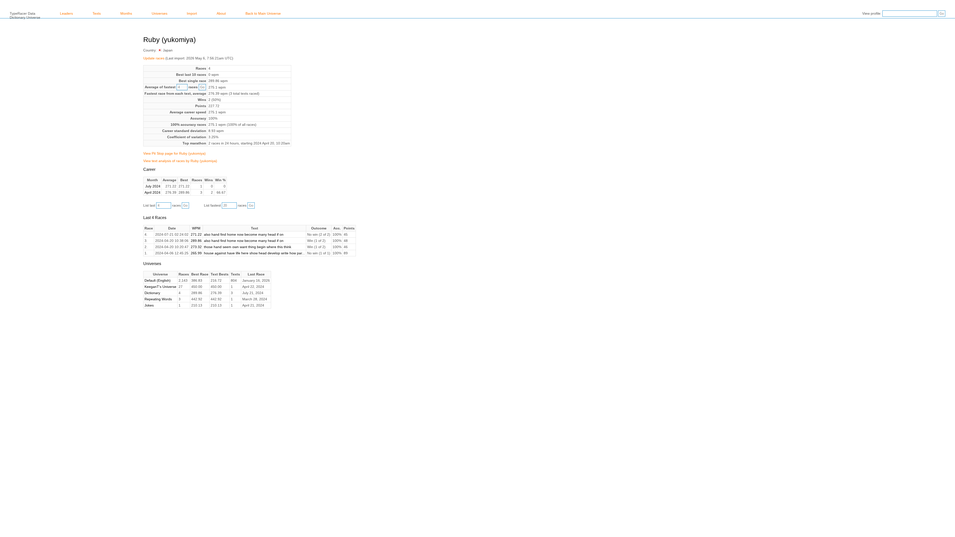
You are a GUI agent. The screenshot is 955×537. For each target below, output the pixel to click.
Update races (153, 58)
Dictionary (152, 293)
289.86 (196, 241)
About (221, 13)
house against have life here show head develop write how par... (254, 253)
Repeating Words (158, 299)
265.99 (196, 253)
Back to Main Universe (263, 13)
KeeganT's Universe (160, 287)
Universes (159, 13)
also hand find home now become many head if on (244, 234)
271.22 (196, 234)
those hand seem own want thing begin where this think (247, 247)
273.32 (196, 247)
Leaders (66, 13)
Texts (97, 13)
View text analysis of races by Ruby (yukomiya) (180, 161)
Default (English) (157, 280)
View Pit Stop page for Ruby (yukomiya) (174, 153)
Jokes (149, 305)
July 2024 (152, 186)
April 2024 (152, 192)
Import (192, 13)
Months (126, 13)
